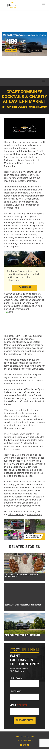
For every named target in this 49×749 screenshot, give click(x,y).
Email (18, 705)
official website (16, 515)
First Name (16, 678)
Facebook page (34, 515)
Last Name (15, 691)
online (38, 455)
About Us (18, 737)
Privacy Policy (29, 737)
